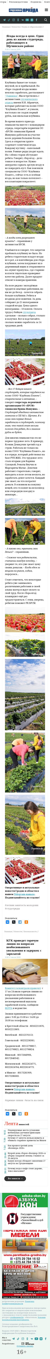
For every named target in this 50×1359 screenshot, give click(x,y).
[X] (13, 922)
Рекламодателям (18, 1)
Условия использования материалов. (24, 1318)
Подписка (36, 1)
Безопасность (30, 931)
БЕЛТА (8, 1008)
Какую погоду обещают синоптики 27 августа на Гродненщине (26, 1162)
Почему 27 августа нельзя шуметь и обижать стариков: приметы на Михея (27, 1139)
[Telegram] (20, 922)
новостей (16, 1124)
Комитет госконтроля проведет (23, 988)
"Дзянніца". (11, 95)
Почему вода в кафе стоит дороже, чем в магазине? (25, 1169)
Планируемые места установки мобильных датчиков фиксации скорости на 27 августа (24, 1132)
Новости (16, 27)
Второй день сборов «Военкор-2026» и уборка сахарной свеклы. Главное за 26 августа (27, 1155)
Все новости (14, 1178)
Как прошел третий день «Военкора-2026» (20, 1146)
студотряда (29, 312)
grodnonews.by (17, 1317)
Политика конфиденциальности (18, 1302)
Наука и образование (32, 27)
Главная (6, 27)
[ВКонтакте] (7, 922)
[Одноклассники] (26, 922)
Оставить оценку (25, 1346)
